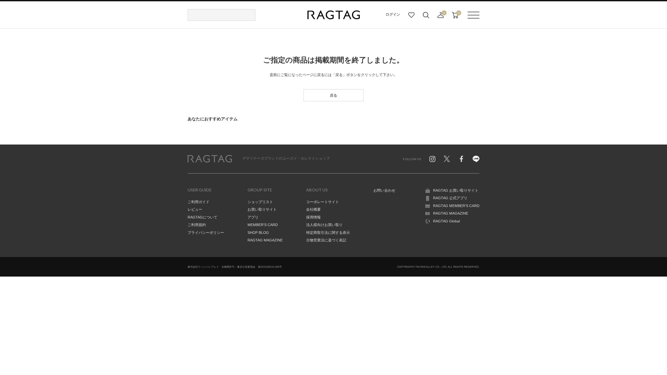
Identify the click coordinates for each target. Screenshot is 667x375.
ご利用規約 (197, 225)
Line (476, 158)
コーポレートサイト (322, 202)
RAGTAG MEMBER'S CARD (456, 206)
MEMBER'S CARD (263, 225)
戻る (333, 95)
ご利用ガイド (198, 202)
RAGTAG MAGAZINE (265, 240)
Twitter (446, 158)
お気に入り (411, 15)
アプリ (253, 217)
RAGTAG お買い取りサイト (455, 190)
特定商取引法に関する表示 (328, 232)
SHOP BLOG (258, 232)
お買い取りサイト (262, 209)
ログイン (393, 14)
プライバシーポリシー (206, 232)
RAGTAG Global (446, 221)
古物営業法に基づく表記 (326, 240)
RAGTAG (210, 159)
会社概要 (313, 209)
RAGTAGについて (202, 217)
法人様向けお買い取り (324, 225)
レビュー (195, 209)
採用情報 (313, 217)
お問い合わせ (384, 190)
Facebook (461, 158)
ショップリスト (260, 202)
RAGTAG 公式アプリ (450, 198)
